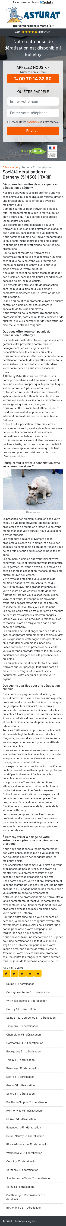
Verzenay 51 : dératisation (22, 1170)
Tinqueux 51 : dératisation (22, 1026)
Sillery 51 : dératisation (20, 1093)
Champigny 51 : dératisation (23, 1034)
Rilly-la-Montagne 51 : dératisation (27, 1144)
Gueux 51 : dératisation (20, 1085)
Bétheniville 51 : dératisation (24, 1207)
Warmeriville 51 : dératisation (24, 1153)
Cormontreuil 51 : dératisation (24, 1043)
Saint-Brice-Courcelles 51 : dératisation (31, 1017)
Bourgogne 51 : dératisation (23, 1051)
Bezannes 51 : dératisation (22, 1068)
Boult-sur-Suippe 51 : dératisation (27, 1102)
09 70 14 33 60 (35, 78)
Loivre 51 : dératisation (20, 1076)
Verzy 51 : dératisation (20, 1186)
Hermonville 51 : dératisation (24, 1110)
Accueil (7, 1221)
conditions (33, 121)
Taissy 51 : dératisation (20, 1060)
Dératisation (10, 167)
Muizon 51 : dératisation (21, 1119)
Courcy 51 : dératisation (21, 1009)
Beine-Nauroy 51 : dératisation (25, 1136)
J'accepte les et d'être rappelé (35, 121)
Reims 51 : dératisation (20, 983)
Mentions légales (26, 1221)
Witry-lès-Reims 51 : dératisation (26, 1000)
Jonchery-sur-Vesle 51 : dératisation (28, 1178)
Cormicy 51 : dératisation (21, 1161)
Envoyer (33, 131)
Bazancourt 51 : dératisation (23, 1127)
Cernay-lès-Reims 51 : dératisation (28, 992)
